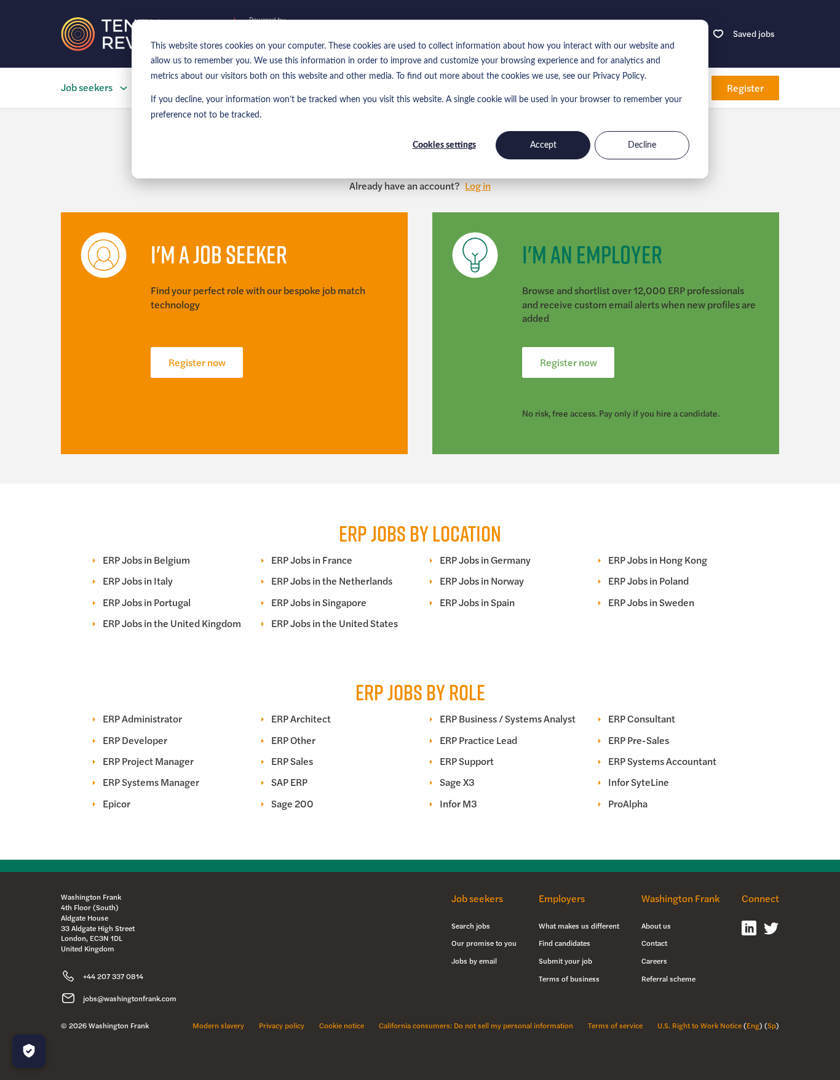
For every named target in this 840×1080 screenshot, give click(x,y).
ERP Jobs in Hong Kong (657, 560)
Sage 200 (292, 803)
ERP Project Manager (148, 761)
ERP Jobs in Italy (138, 581)
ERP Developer (135, 740)
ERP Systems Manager (151, 782)
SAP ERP (289, 782)
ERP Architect (301, 719)
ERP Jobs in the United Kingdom (172, 623)
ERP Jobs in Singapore (319, 602)
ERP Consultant (641, 719)
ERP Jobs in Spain (477, 602)
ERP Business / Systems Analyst (508, 719)
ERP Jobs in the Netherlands (331, 581)
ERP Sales (292, 761)
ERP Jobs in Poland (648, 581)
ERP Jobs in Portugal (147, 602)
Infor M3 (458, 803)
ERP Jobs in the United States (334, 623)
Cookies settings (444, 145)
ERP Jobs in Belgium (146, 560)
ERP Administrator (142, 719)
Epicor (116, 803)
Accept (543, 145)
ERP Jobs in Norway (482, 581)
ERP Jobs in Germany (485, 560)
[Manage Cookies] (29, 1051)
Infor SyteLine (638, 782)
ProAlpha (628, 803)
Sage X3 (457, 782)
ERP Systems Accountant (662, 761)
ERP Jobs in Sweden (651, 602)
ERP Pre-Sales (638, 740)
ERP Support (467, 761)
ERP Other (293, 740)
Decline (642, 145)
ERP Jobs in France (311, 560)
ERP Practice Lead (478, 740)
